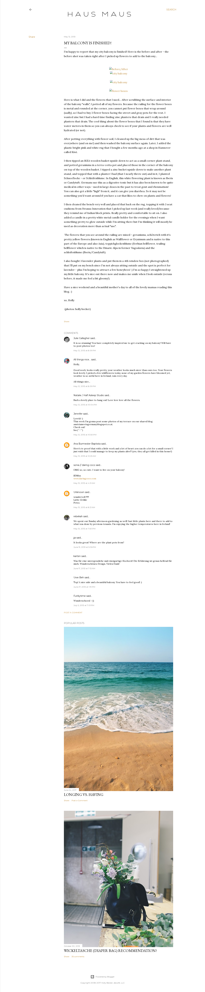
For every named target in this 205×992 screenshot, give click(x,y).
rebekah (78, 516)
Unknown (79, 492)
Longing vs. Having (83, 794)
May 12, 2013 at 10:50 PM (85, 434)
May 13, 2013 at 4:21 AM (84, 483)
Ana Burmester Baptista (87, 443)
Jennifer (78, 413)
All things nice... (82, 359)
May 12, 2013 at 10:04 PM (85, 404)
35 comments (78, 956)
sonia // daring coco (84, 465)
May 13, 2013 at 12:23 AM (85, 456)
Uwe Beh (79, 577)
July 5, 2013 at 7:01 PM (84, 605)
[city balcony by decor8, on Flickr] (118, 73)
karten (77, 556)
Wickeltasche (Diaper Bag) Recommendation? (110, 950)
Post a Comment (73, 612)
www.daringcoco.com (85, 478)
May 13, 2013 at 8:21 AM (84, 507)
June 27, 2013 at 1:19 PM (84, 587)
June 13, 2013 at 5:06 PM (85, 547)
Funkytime (80, 595)
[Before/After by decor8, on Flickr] (118, 69)
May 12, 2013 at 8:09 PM (85, 350)
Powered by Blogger (105, 976)
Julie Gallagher (82, 338)
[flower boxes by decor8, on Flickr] (118, 91)
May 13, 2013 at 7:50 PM (84, 528)
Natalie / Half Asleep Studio (89, 395)
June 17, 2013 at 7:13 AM (84, 568)
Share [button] (32, 36)
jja (75, 537)
